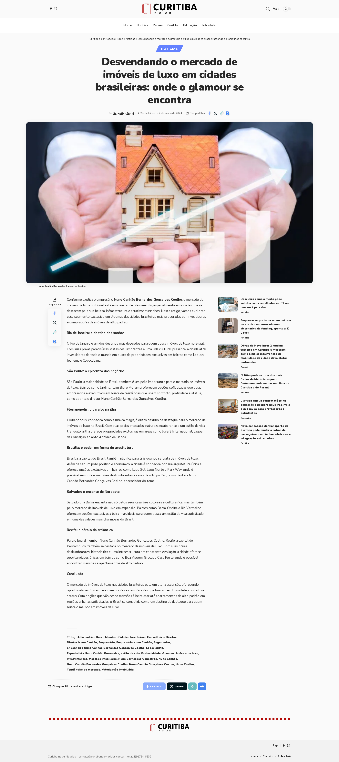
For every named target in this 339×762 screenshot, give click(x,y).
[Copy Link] (221, 113)
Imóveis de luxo (187, 653)
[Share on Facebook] (209, 113)
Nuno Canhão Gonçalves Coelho (151, 664)
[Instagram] (55, 8)
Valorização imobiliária (118, 670)
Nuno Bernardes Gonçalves (137, 659)
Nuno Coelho (185, 664)
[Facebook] (51, 8)
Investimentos (77, 659)
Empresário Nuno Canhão (134, 642)
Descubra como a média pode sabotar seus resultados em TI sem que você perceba (265, 303)
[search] (268, 8)
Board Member (106, 637)
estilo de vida (130, 653)
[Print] (227, 113)
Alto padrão (85, 637)
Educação (246, 418)
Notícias (169, 49)
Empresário (106, 642)
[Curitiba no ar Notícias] (169, 9)
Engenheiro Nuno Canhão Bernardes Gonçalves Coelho (106, 648)
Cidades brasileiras (131, 637)
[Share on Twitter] (215, 113)
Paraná (244, 367)
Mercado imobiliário (103, 659)
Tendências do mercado (83, 670)
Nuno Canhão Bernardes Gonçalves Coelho (148, 299)
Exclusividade (151, 653)
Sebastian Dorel (123, 113)
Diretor (171, 637)
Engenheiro (162, 642)
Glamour (168, 653)
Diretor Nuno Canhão (82, 642)
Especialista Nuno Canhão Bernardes (93, 653)
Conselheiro (155, 637)
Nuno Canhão (168, 659)
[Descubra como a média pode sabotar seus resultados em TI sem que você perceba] (228, 304)
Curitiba (245, 443)
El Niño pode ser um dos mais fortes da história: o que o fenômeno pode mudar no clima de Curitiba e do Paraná (265, 381)
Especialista (154, 648)
